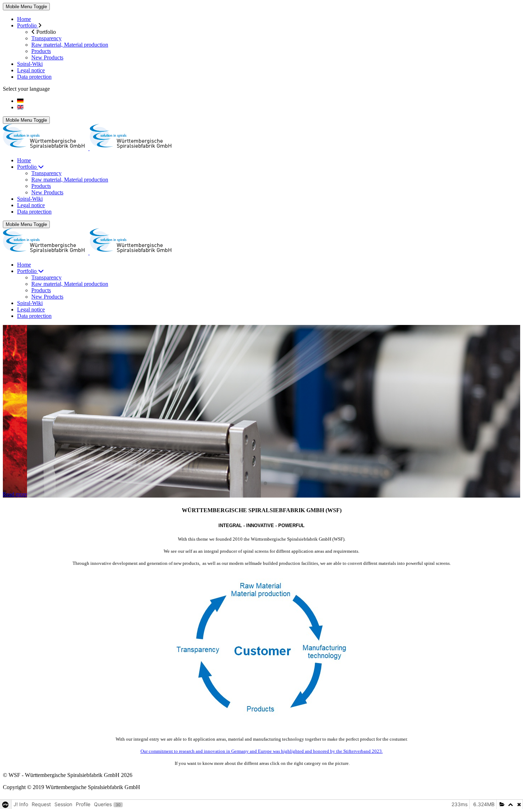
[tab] (257, 483)
